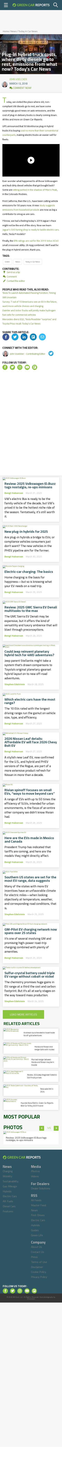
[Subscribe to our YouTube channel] (27, 367)
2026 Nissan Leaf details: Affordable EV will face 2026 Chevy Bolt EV (30, 742)
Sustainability (10, 1181)
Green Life (37, 1235)
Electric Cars (10, 1196)
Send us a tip (13, 272)
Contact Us (37, 1251)
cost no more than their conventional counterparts (30, 132)
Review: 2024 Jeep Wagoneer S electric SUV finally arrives (42, 1076)
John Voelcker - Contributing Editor (28, 354)
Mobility (7, 1176)
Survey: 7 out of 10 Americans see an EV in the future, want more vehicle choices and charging (29, 303)
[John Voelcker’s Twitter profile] (48, 354)
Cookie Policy (38, 1271)
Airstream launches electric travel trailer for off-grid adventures (39, 1034)
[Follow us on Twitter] (12, 367)
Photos (35, 1171)
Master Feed (38, 1205)
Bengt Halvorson (13, 493)
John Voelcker (18, 78)
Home (6, 31)
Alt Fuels (8, 1201)
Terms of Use (39, 1262)
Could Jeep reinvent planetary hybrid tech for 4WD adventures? (29, 653)
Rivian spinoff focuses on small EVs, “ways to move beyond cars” (29, 791)
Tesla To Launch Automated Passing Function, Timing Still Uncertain (29, 295)
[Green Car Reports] (31, 5)
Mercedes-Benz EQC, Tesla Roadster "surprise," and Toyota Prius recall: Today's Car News (29, 321)
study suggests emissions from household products (28, 207)
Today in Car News (28, 31)
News (14, 31)
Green (7, 261)
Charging (8, 1171)
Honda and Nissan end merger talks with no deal (44, 1048)
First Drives (38, 1215)
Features (8, 1211)
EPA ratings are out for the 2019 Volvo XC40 (36, 241)
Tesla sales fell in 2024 (46, 1090)
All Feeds (36, 1200)
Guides (35, 1230)
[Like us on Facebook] (5, 367)
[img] (5, 336)
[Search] (56, 5)
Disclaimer (37, 1267)
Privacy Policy (39, 1276)
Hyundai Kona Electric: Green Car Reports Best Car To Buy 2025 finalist (37, 1104)
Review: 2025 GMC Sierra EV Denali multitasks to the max (30, 608)
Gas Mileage (10, 1186)
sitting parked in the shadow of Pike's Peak (35, 189)
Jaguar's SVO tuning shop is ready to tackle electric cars (30, 229)
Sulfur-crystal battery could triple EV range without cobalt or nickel (29, 974)
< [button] (42, 1128)
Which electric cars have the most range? (29, 701)
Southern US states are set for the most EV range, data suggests (30, 878)
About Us (36, 1246)
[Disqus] (31, 424)
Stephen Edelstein (14, 684)
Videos (35, 1176)
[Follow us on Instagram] (19, 367)
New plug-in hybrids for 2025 (26, 531)
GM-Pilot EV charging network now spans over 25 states (30, 931)
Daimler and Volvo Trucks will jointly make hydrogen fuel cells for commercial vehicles (29, 312)
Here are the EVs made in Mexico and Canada (29, 839)
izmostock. (31, 1298)
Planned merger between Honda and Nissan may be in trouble (42, 1062)
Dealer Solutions (40, 1188)
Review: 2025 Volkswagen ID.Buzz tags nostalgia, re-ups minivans (30, 485)
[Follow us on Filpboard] (34, 367)
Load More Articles (23, 1014)
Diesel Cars (9, 1206)
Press (34, 1257)
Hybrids (7, 1191)
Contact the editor (15, 281)
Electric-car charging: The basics (28, 571)
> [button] (56, 1128)
